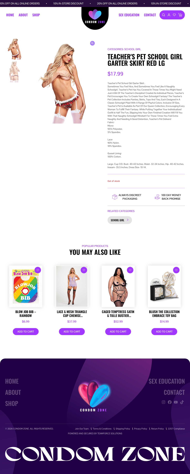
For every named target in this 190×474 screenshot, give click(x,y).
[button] (92, 43)
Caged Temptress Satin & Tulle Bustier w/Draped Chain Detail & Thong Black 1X (118, 313)
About (23, 15)
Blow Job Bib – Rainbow (25, 313)
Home (10, 15)
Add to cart (25, 331)
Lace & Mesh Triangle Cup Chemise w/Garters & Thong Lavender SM (72, 313)
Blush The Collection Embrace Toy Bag (164, 313)
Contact (150, 15)
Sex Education (129, 15)
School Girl (117, 220)
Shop (36, 15)
